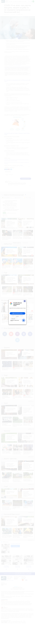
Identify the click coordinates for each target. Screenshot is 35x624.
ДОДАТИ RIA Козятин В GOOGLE (17, 313)
